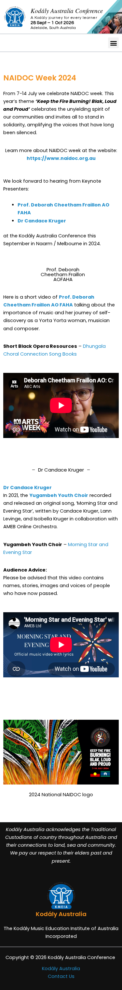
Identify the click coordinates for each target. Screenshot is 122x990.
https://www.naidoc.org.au (61, 158)
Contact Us (61, 976)
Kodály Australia (61, 968)
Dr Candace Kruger (42, 221)
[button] (113, 42)
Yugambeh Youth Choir (58, 495)
